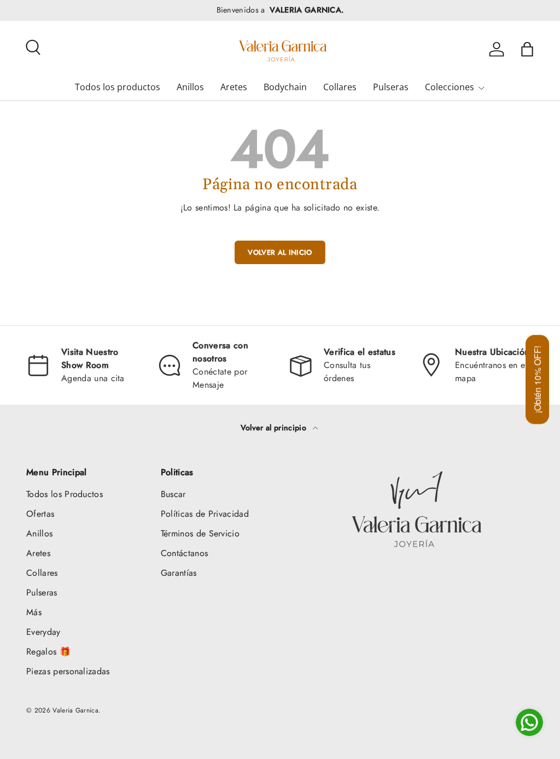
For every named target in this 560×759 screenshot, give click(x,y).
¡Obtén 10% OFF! (537, 379)
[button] (527, 49)
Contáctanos (184, 553)
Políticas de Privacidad (205, 513)
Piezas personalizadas (68, 671)
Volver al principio (274, 427)
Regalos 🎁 (48, 651)
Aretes (233, 87)
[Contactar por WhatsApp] (529, 722)
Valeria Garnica (75, 710)
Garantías (179, 573)
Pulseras (391, 87)
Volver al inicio (280, 252)
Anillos (190, 87)
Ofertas (40, 513)
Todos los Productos (64, 494)
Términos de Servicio (200, 533)
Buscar (173, 494)
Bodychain (285, 87)
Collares (340, 87)
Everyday (43, 632)
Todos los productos (117, 87)
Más (34, 612)
